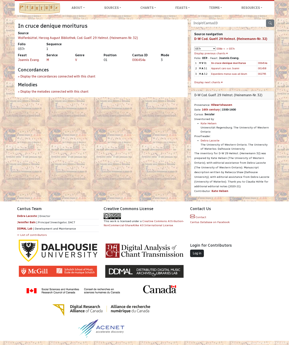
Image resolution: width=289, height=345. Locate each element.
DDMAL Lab (24, 228)
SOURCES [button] (111, 8)
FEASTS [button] (181, 8)
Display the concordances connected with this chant (57, 76)
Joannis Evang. (28, 60)
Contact (200, 217)
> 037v (230, 48)
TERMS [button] (214, 8)
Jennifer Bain (26, 222)
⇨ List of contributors (32, 235)
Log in (197, 253)
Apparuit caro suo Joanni (225, 68)
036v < (221, 48)
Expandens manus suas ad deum (229, 73)
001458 (262, 68)
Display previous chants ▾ (211, 53)
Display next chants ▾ (208, 82)
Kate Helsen (208, 123)
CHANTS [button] (147, 8)
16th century (211, 109)
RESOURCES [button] (250, 8)
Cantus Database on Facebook (210, 222)
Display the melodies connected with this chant (54, 91)
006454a (138, 60)
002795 (262, 73)
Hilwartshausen (221, 105)
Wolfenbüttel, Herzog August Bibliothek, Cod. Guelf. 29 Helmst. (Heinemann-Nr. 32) (78, 38)
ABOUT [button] (77, 8)
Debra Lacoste (210, 140)
